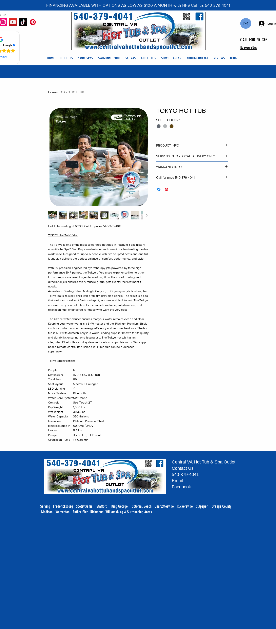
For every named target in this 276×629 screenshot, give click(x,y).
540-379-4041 (185, 474)
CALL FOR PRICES (253, 40)
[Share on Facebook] (158, 189)
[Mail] (245, 23)
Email (178, 480)
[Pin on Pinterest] (166, 189)
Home (52, 92)
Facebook (181, 486)
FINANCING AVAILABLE (68, 5)
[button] (66, 58)
